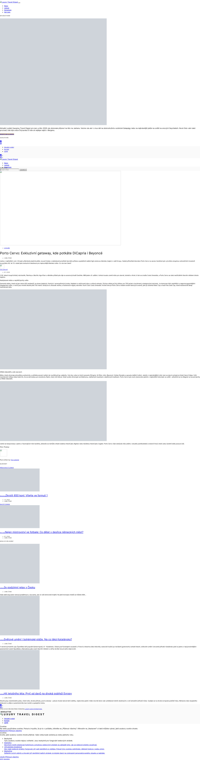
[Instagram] (1, 143)
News (6, 6)
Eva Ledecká (4, 269)
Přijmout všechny (15, 731)
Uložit (2, 757)
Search (23, 170)
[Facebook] (1, 141)
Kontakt (6, 149)
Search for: (3, 167)
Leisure (6, 8)
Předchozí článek (7, 467)
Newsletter (6, 712)
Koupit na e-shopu (7, 134)
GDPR (6, 151)
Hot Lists (7, 12)
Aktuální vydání (9, 147)
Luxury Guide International (33, 709)
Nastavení (4, 731)
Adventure (7, 10)
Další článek (5, 504)
